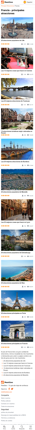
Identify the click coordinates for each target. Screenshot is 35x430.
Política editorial (5, 401)
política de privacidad (7, 412)
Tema (4, 428)
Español (29, 2)
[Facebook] (9, 389)
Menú (30, 428)
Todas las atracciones (7, 406)
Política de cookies (6, 420)
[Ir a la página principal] (9, 2)
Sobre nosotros (5, 398)
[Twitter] (12, 389)
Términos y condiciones (8, 418)
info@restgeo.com (6, 392)
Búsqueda (21, 428)
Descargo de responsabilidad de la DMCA (13, 415)
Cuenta (13, 428)
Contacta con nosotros (7, 403)
